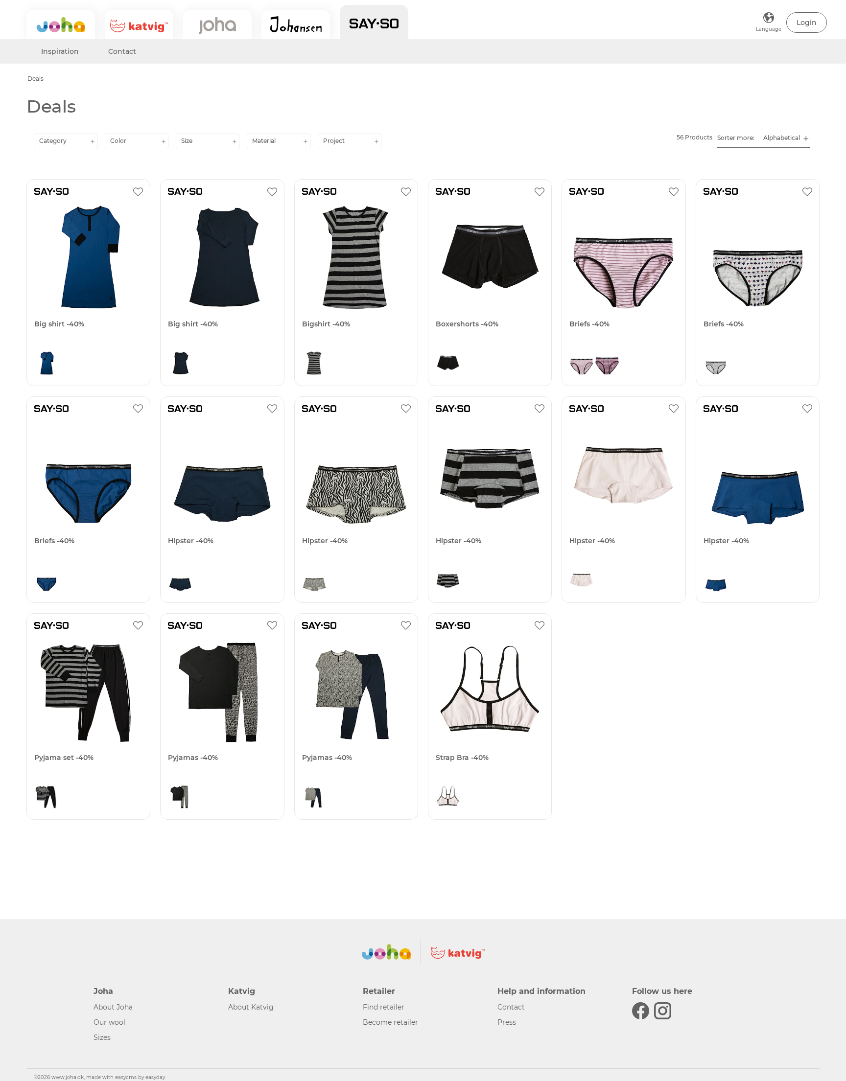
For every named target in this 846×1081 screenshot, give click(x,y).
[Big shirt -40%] (88, 257)
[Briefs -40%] (623, 257)
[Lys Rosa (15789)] (581, 582)
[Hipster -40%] (222, 474)
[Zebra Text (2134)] (180, 582)
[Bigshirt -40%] (356, 257)
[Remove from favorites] (138, 191)
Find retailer (383, 1007)
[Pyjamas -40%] (222, 691)
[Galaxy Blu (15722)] (46, 365)
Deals (35, 78)
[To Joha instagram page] (662, 1010)
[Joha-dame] (217, 24)
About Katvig (251, 1007)
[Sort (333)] (448, 365)
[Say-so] (374, 22)
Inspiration (60, 51)
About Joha (113, 1007)
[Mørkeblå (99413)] (180, 365)
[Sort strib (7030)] (314, 365)
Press (506, 1022)
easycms (126, 1077)
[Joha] (60, 24)
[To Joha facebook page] (640, 1010)
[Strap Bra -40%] (490, 691)
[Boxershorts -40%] (490, 257)
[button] (806, 22)
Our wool (109, 1022)
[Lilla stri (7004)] (607, 365)
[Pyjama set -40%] (88, 691)
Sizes (102, 1037)
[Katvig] (139, 24)
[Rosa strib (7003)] (581, 365)
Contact (122, 51)
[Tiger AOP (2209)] (180, 799)
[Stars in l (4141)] (716, 365)
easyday (155, 1077)
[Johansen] (295, 24)
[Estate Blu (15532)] (314, 582)
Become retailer (390, 1022)
